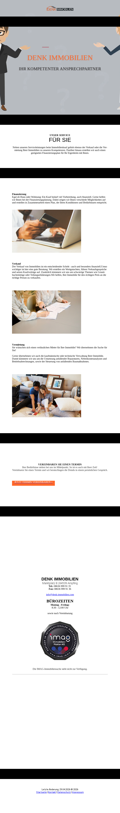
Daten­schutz (64, 792)
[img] (60, 8)
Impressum (78, 792)
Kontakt (52, 792)
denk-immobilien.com (63, 594)
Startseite (41, 792)
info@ (49, 594)
